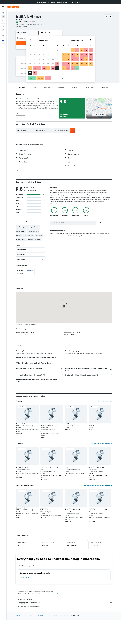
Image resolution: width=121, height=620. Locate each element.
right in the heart (21, 239)
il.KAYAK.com (19, 615)
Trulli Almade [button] (69, 424)
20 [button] (48, 64)
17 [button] (34, 64)
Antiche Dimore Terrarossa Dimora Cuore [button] (51, 469)
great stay (26, 227)
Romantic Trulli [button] (21, 424)
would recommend (33, 231)
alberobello (19, 235)
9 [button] (30, 59)
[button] (119, 2)
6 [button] (48, 55)
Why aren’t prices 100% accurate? (28, 606)
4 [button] (39, 55)
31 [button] (34, 73)
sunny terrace (29, 235)
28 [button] (53, 68)
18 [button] (39, 64)
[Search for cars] (3, 21)
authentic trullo (20, 231)
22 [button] (57, 64)
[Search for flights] (3, 13)
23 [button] (30, 68)
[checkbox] (25, 272)
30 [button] (30, 73)
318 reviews (31, 22)
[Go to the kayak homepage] (13, 7)
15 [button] (57, 59)
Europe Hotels (34, 615)
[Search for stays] (3, 17)
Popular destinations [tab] (39, 566)
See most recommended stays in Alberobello (98, 485)
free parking (38, 235)
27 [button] (48, 68)
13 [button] (48, 59)
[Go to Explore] (3, 26)
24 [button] (35, 68)
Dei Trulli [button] (91, 426)
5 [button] (43, 55)
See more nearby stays (105, 401)
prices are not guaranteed (53, 593)
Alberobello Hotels (64, 615)
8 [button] (57, 55)
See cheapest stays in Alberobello (101, 443)
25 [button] (39, 68)
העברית (77, 2)
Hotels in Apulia (53, 615)
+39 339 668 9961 (21, 27)
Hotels (26, 615)
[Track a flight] (3, 30)
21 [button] (53, 64)
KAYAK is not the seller (24, 599)
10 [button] (35, 59)
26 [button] (44, 68)
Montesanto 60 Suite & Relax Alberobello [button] (49, 426)
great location (35, 227)
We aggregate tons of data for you (28, 603)
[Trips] (3, 35)
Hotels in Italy (43, 615)
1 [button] (57, 50)
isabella (18, 227)
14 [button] (53, 59)
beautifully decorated (34, 239)
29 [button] (57, 68)
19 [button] (44, 64)
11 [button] (39, 59)
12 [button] (44, 59)
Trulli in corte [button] (69, 468)
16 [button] (30, 64)
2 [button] (30, 55)
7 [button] (52, 55)
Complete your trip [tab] (24, 566)
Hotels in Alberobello (26, 577)
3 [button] (34, 55)
